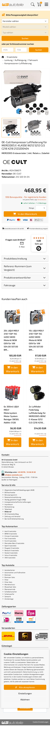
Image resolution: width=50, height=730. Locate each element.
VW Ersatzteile (10, 558)
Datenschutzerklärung (13, 497)
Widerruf (8, 511)
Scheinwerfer (9, 594)
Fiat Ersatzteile (10, 538)
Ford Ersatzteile (10, 541)
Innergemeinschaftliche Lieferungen (18, 502)
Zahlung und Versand (12, 516)
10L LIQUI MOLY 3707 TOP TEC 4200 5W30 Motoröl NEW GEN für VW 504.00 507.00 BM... (36, 340)
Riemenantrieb (10, 589)
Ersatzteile (12, 57)
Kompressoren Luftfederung (18, 63)
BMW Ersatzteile (11, 534)
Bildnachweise (10, 492)
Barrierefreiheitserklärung (14, 519)
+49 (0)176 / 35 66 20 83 (26, 472)
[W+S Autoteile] (12, 4)
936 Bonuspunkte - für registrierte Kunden (25, 197)
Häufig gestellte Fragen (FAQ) (15, 500)
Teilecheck (8, 509)
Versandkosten (41, 199)
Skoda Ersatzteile (11, 553)
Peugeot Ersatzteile (12, 548)
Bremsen (8, 575)
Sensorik (8, 596)
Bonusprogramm (11, 495)
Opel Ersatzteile (10, 546)
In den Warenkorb (27, 213)
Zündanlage (9, 599)
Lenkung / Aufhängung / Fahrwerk (21, 60)
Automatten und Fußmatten (15, 572)
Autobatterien (10, 570)
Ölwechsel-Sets (10, 587)
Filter (6, 580)
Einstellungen (25, 693)
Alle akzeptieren (26, 687)
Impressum (9, 504)
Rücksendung (9, 507)
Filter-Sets (8, 582)
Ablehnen (25, 699)
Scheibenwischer (11, 592)
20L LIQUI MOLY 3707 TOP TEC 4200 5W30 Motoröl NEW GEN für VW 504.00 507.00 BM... (11, 340)
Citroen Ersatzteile (11, 536)
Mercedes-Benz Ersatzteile (14, 543)
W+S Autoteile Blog (12, 514)
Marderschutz (10, 584)
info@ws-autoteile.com (13, 475)
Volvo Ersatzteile (11, 555)
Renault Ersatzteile (12, 550)
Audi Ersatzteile (10, 531)
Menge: (31, 208)
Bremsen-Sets (10, 577)
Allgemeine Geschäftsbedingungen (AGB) (19, 490)
